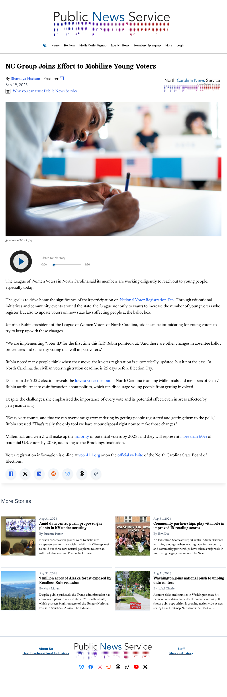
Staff (181, 648)
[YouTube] (136, 666)
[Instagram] (100, 666)
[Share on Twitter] (25, 473)
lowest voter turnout (92, 381)
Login (180, 45)
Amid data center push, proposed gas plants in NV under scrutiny (70, 525)
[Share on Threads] (81, 473)
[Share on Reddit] (53, 473)
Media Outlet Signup (92, 45)
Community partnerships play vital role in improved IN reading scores (188, 525)
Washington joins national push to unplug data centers (188, 580)
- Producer (35, 79)
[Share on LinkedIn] (39, 473)
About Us (46, 648)
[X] (145, 666)
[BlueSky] (81, 666)
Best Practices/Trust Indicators (46, 653)
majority (81, 437)
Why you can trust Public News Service (44, 91)
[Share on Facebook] (11, 473)
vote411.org (89, 455)
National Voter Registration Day (147, 300)
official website (130, 455)
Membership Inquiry (147, 45)
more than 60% (193, 437)
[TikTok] (127, 666)
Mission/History (181, 653)
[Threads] (118, 666)
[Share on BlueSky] (67, 473)
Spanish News (120, 45)
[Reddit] (109, 666)
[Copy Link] (96, 473)
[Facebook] (91, 666)
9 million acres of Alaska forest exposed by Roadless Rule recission (75, 580)
